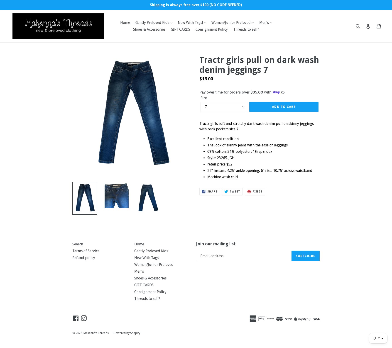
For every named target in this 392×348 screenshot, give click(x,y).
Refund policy (83, 258)
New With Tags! (191, 22)
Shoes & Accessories (149, 29)
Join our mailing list (216, 244)
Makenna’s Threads (96, 333)
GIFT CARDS (180, 29)
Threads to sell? (246, 29)
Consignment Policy (212, 29)
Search (77, 244)
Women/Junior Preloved (231, 22)
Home (125, 22)
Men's (264, 22)
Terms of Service (85, 251)
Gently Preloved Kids (152, 22)
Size (204, 98)
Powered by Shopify (127, 333)
